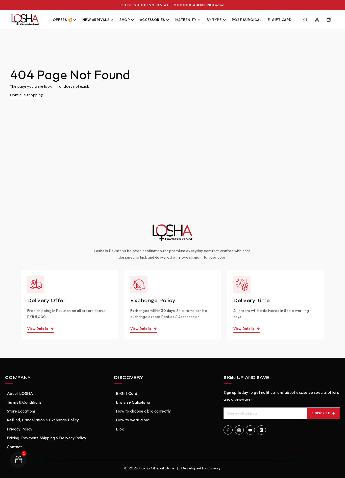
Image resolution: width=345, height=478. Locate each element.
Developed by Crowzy (201, 468)
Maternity (185, 19)
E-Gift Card (280, 19)
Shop (124, 19)
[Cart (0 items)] (329, 20)
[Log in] (317, 20)
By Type (214, 19)
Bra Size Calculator (133, 402)
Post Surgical (247, 19)
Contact (14, 447)
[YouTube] (250, 430)
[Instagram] (239, 430)
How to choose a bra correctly (143, 411)
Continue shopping (26, 95)
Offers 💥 (62, 19)
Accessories (152, 19)
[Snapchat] (261, 430)
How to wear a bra (133, 420)
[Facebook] (228, 430)
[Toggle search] (305, 20)
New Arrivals (95, 19)
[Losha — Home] (27, 19)
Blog (120, 429)
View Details (37, 328)
